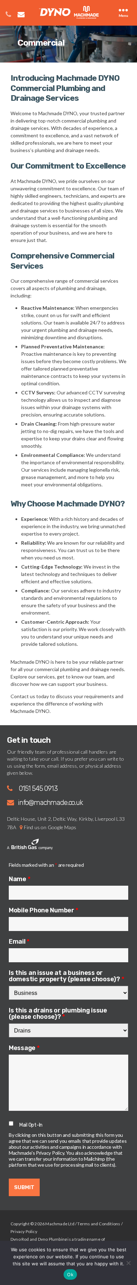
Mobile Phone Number (43, 909)
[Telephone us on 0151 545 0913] (5, 9)
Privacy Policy (24, 1231)
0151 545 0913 (38, 788)
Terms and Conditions (98, 1223)
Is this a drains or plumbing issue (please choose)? (58, 1013)
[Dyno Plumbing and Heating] (69, 12)
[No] (128, 1262)
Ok (70, 1274)
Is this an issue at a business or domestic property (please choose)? (66, 975)
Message (24, 1047)
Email (19, 941)
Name (19, 878)
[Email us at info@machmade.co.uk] (18, 9)
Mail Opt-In (31, 1125)
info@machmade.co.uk (50, 802)
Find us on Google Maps (50, 827)
